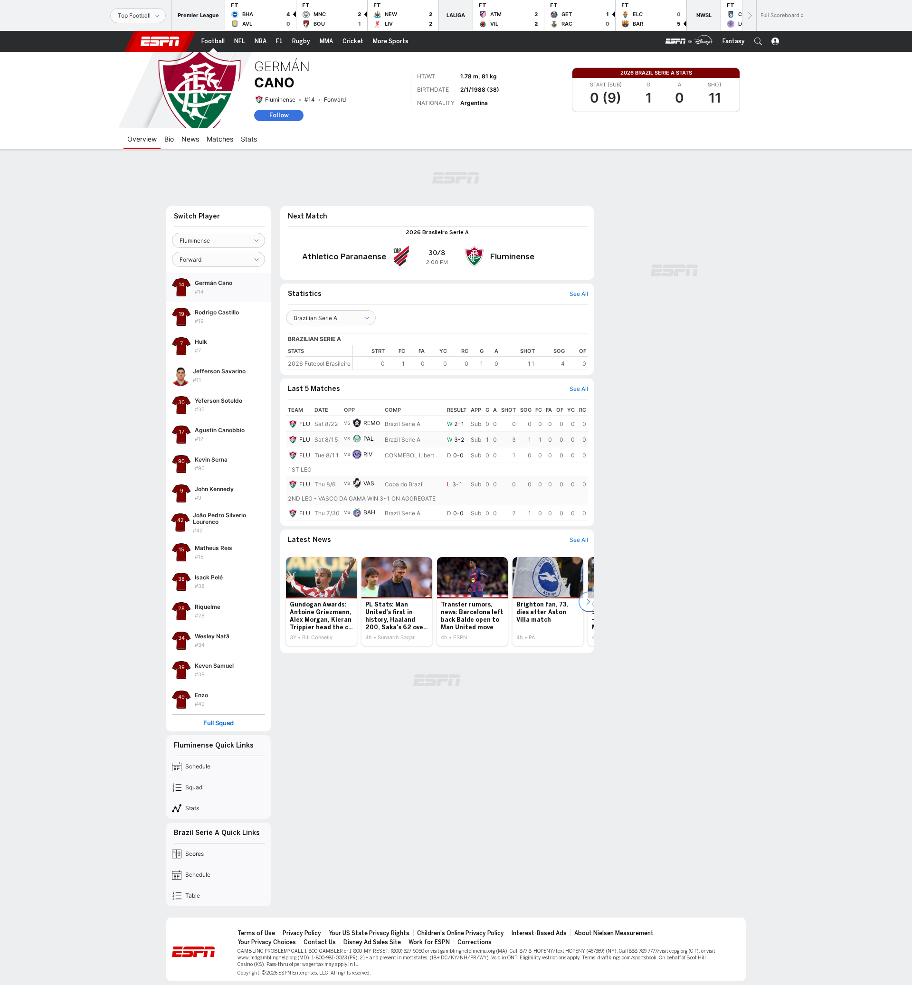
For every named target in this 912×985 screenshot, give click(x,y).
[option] (321, 601)
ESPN (160, 41)
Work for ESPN (429, 942)
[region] (470, 357)
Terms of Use (256, 933)
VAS (368, 483)
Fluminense (280, 99)
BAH (369, 512)
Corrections (474, 942)
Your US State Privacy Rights (369, 933)
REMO (371, 422)
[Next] (749, 15)
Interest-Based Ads (539, 933)
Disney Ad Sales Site (372, 942)
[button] (758, 41)
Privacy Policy (302, 933)
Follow (279, 115)
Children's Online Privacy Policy (460, 933)
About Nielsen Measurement (614, 933)
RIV (367, 454)
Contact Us (320, 942)
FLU (304, 423)
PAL (368, 438)
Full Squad (218, 723)
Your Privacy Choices (267, 942)
